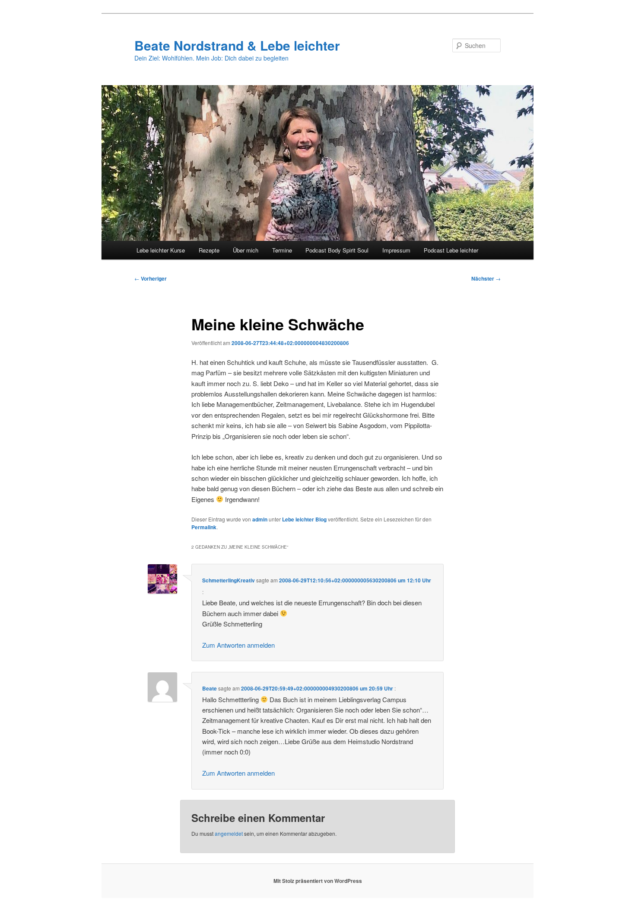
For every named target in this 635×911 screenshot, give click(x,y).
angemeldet (229, 833)
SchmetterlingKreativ (228, 580)
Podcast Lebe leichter (451, 250)
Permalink (203, 527)
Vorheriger (150, 278)
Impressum (396, 250)
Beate (209, 688)
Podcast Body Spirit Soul (336, 250)
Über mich (245, 250)
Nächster (486, 278)
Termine (282, 250)
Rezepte (209, 250)
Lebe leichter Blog (304, 519)
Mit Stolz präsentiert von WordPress (317, 881)
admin (259, 519)
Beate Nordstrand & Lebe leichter (237, 45)
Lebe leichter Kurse (161, 250)
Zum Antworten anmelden (238, 644)
